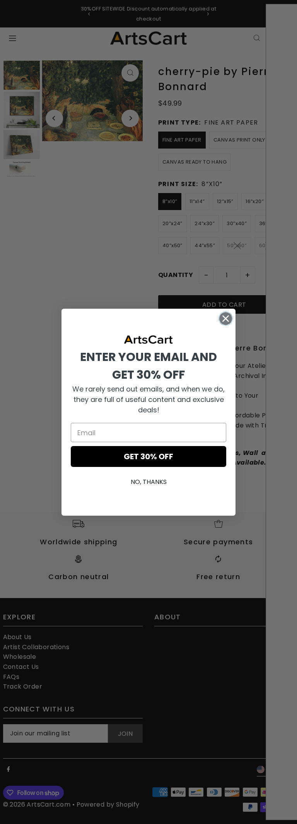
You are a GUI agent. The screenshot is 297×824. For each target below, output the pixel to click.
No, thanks (149, 481)
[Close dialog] (225, 318)
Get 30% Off (148, 456)
